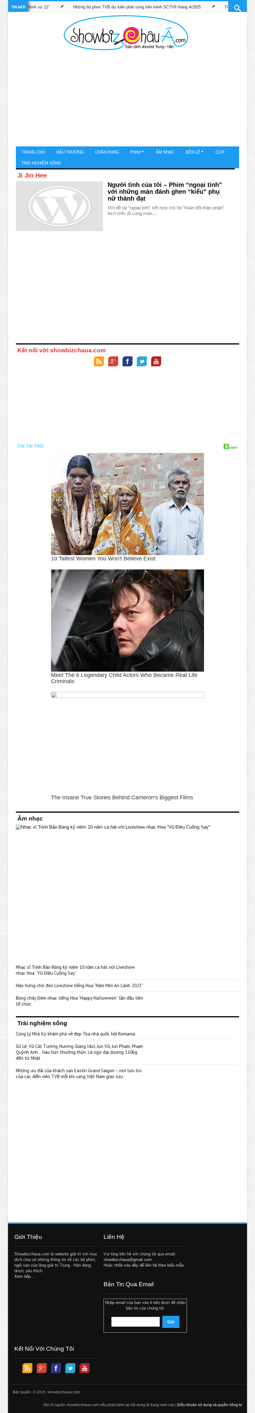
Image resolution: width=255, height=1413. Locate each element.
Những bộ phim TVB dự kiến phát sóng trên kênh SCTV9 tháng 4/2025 (114, 7)
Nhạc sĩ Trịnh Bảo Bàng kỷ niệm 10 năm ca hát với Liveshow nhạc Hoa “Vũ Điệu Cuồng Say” (75, 970)
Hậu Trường (70, 152)
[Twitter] (142, 362)
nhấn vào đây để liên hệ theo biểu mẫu (149, 1265)
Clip (220, 152)
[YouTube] (156, 362)
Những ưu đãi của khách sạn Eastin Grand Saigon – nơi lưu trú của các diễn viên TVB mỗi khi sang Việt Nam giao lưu (78, 1073)
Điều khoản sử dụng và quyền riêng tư (209, 1405)
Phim (135, 152)
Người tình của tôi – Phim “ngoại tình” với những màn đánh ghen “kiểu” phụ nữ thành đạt (165, 191)
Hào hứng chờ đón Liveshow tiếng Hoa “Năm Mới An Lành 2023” (79, 985)
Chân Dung (107, 152)
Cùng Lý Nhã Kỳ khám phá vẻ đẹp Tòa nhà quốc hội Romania (75, 1034)
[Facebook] (127, 362)
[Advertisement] (126, 99)
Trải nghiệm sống (41, 163)
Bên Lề (193, 152)
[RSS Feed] (99, 362)
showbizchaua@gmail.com (128, 1259)
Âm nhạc (165, 152)
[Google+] (113, 362)
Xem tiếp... (24, 1276)
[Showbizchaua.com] (126, 32)
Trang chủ (33, 152)
